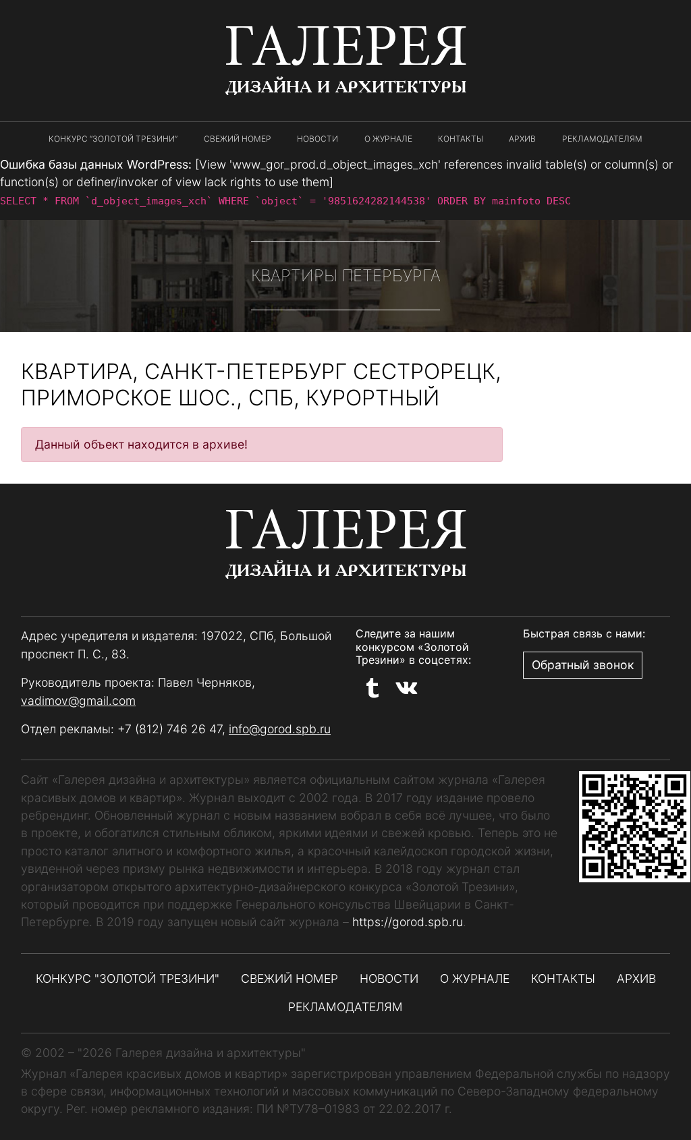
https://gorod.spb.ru (407, 922)
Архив (522, 139)
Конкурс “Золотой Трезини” (113, 139)
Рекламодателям (602, 139)
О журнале (388, 139)
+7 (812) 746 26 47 (169, 729)
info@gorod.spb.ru (280, 729)
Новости (317, 139)
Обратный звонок (583, 665)
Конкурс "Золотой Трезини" (127, 978)
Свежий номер (237, 139)
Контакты (460, 139)
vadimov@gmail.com (78, 700)
